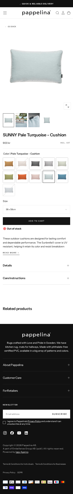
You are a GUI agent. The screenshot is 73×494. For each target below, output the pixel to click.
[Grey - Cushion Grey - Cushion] (49, 164)
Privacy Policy (34, 421)
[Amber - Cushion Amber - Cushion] (9, 164)
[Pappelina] (36, 335)
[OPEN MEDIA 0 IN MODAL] (67, 106)
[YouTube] (19, 433)
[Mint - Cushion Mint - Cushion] (62, 164)
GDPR (20, 472)
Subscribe (59, 414)
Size (5, 201)
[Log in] (63, 13)
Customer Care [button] (12, 377)
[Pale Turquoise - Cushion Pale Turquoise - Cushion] (49, 177)
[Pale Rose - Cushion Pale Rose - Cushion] (35, 177)
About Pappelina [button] (13, 365)
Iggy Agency (22, 452)
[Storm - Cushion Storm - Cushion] (9, 190)
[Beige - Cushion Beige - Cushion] (22, 164)
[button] (5, 13)
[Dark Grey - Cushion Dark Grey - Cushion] (35, 164)
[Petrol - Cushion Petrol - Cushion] (62, 177)
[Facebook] (12, 433)
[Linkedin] (26, 433)
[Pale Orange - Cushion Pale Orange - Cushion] (22, 177)
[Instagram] (5, 433)
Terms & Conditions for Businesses (50, 464)
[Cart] (69, 13)
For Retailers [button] (10, 390)
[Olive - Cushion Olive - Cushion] (9, 177)
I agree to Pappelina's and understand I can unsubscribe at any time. (34, 422)
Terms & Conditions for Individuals (18, 464)
